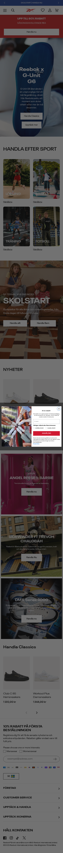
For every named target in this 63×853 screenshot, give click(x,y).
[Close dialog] (59, 409)
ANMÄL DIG (46, 433)
